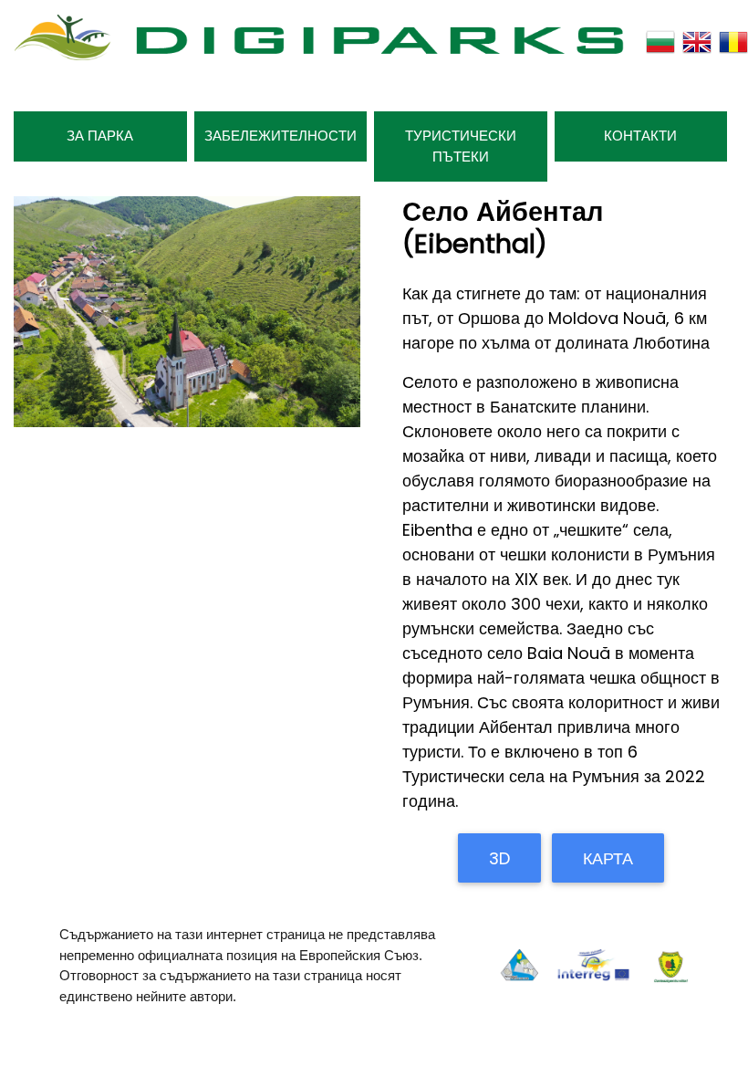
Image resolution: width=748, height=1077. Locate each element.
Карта (608, 858)
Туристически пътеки (460, 146)
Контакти (640, 135)
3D (499, 858)
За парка (100, 135)
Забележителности (280, 135)
